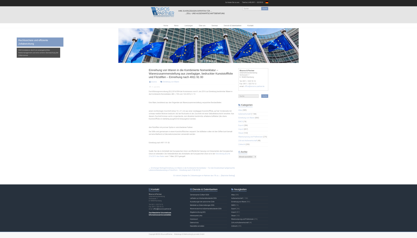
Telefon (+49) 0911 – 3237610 (252, 2)
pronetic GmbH (199, 234)
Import (240, 129)
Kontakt (250, 26)
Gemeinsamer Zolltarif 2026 (199, 195)
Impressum (194, 219)
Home (166, 26)
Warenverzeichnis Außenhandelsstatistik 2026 (206, 209)
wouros (154, 82)
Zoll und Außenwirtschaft (247, 141)
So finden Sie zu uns (232, 2)
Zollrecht (241, 144)
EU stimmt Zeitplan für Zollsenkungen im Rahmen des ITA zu (204, 176)
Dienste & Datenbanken (232, 26)
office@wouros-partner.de (254, 86)
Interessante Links (196, 215)
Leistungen (189, 26)
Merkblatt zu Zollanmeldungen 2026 (202, 205)
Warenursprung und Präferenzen (250, 137)
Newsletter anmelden (197, 226)
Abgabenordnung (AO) (197, 212)
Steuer (240, 133)
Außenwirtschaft (244, 114)
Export (240, 125)
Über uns (202, 26)
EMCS (240, 122)
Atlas (240, 110)
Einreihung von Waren (171, 82)
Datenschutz (194, 222)
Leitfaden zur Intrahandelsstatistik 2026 (203, 198)
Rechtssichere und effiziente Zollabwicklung (33, 42)
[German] (266, 3)
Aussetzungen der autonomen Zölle (202, 202)
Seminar (215, 26)
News (176, 26)
